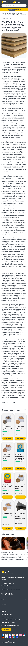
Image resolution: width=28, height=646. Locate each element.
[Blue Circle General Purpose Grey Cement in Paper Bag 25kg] (20, 448)
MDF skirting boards (20, 62)
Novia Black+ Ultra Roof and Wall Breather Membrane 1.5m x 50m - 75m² (20, 517)
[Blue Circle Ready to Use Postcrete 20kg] (7, 478)
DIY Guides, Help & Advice (10, 13)
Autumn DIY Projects (7, 552)
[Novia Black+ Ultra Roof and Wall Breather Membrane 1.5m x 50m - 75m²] (20, 506)
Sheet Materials (19, 13)
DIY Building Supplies (8, 641)
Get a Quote (6, 629)
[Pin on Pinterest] (13, 402)
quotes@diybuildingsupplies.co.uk (10, 625)
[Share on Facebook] (10, 402)
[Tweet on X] (7, 402)
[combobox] (14, 5)
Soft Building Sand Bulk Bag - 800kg (7, 514)
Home (2, 13)
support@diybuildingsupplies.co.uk (10, 619)
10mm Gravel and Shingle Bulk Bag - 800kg (7, 428)
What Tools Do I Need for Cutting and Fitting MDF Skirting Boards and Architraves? (13, 15)
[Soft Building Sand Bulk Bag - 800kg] (7, 506)
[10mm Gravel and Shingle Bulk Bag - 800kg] (7, 419)
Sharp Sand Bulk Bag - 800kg (19, 427)
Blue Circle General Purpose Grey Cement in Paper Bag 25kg (19, 457)
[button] (22, 2)
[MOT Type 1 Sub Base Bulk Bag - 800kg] (7, 448)
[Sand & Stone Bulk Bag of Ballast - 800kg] (20, 478)
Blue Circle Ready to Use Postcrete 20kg (7, 486)
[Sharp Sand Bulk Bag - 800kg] (20, 419)
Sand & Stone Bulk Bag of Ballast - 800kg (20, 486)
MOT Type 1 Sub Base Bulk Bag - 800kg (6, 456)
